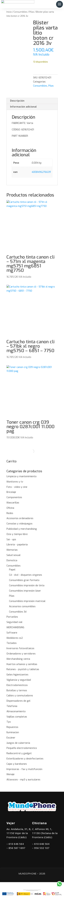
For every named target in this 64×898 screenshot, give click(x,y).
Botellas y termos (16, 690)
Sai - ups (11, 539)
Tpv (8, 721)
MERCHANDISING (15, 627)
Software (11, 632)
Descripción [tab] (17, 100)
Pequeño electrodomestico (21, 748)
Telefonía (11, 706)
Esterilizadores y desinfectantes (24, 758)
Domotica (11, 560)
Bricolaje (11, 492)
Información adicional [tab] (23, 106)
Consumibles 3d (17, 611)
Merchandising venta (18, 659)
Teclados (11, 643)
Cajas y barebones (16, 764)
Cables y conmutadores (19, 695)
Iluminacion (12, 732)
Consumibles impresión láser (25, 590)
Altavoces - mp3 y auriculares (23, 779)
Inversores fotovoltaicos (20, 648)
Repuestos (12, 727)
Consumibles (20, 11)
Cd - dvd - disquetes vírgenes (25, 575)
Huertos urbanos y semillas (21, 664)
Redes (9, 513)
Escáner (10, 737)
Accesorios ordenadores (19, 518)
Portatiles (12, 616)
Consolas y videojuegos (19, 523)
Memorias (12, 550)
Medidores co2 (14, 638)
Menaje (10, 774)
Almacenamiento (16, 711)
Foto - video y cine (16, 487)
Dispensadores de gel (18, 701)
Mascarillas (12, 502)
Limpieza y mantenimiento (21, 476)
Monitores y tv (14, 481)
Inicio (9, 11)
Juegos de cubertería (18, 743)
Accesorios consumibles (22, 606)
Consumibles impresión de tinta (26, 585)
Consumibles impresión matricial (27, 601)
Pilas (31, 11)
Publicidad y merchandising (21, 529)
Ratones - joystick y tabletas (22, 669)
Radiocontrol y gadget (19, 753)
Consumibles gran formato (24, 580)
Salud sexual (13, 555)
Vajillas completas (16, 716)
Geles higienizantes (17, 674)
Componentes (14, 497)
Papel (12, 569)
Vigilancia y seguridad (18, 680)
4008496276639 (41, 172)
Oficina (10, 508)
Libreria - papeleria (17, 544)
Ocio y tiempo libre (17, 534)
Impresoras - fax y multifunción (24, 769)
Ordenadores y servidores (20, 653)
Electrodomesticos (17, 685)
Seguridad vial (14, 622)
